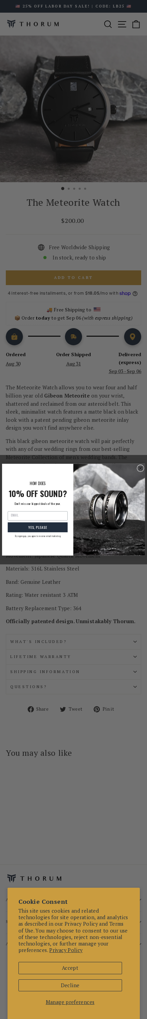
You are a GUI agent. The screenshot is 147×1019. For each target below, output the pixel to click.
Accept (70, 968)
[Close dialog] (140, 468)
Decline (70, 985)
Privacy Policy (65, 950)
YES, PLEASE (37, 527)
